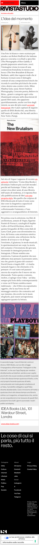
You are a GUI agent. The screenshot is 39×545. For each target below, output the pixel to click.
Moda (3, 479)
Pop (2, 486)
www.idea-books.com (10, 424)
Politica (3, 483)
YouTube (17, 493)
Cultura (3, 469)
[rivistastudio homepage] (19, 8)
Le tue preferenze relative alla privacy (21, 538)
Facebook (17, 490)
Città (3, 466)
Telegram (17, 497)
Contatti (17, 469)
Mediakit (17, 473)
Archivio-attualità (7, 13)
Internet (4, 473)
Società (3, 490)
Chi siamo (17, 466)
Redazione (5, 22)
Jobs (16, 476)
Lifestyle (4, 476)
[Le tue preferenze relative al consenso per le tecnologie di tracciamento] (35, 541)
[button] (29, 2)
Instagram (17, 483)
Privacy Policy (32, 466)
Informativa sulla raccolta (13, 542)
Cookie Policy (32, 469)
